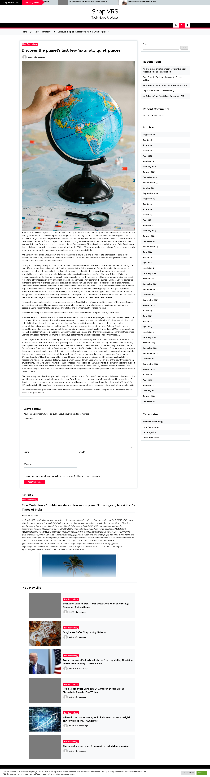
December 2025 (150, 177)
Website (27, 464)
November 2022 (150, 353)
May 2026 (147, 151)
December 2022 (150, 348)
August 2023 (149, 305)
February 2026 (149, 167)
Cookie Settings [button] (188, 773)
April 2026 (147, 156)
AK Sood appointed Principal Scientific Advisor (165, 85)
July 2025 (147, 204)
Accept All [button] (202, 773)
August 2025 (149, 199)
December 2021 (150, 401)
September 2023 (150, 300)
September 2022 (150, 364)
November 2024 (150, 247)
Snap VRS (105, 11)
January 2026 (149, 172)
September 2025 (150, 193)
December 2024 (150, 241)
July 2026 (147, 140)
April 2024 (147, 263)
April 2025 (147, 220)
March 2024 (148, 268)
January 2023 (149, 343)
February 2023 (149, 337)
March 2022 (148, 385)
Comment (29, 418)
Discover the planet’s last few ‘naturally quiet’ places (71, 50)
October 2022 (149, 359)
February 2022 (149, 391)
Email (82, 452)
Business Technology (153, 422)
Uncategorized (150, 432)
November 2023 (150, 289)
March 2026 (148, 161)
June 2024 (148, 252)
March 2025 (148, 225)
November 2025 (150, 183)
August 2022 (149, 369)
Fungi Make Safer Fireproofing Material (84, 632)
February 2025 (149, 231)
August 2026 (149, 135)
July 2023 (147, 311)
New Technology (29, 44)
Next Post (26, 495)
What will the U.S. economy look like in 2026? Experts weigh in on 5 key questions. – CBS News (97, 719)
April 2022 (147, 380)
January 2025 (149, 236)
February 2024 (149, 273)
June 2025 (147, 209)
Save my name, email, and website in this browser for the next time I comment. (63, 476)
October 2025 (149, 188)
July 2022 (147, 375)
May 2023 (147, 321)
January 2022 (149, 396)
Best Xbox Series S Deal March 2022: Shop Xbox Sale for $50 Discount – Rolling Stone (96, 605)
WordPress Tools (151, 438)
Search (146, 44)
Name (27, 452)
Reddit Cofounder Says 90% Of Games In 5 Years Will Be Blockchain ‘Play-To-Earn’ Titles (93, 690)
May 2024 (147, 257)
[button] (176, 25)
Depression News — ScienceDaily (91, 1)
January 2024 (149, 279)
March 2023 (148, 332)
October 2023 (149, 295)
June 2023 (147, 316)
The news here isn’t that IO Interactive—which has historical (96, 746)
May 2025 (147, 215)
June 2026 (148, 145)
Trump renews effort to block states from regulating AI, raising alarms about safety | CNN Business (98, 662)
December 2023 (150, 284)
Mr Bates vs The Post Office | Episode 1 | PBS (155, 1)
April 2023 (147, 327)
